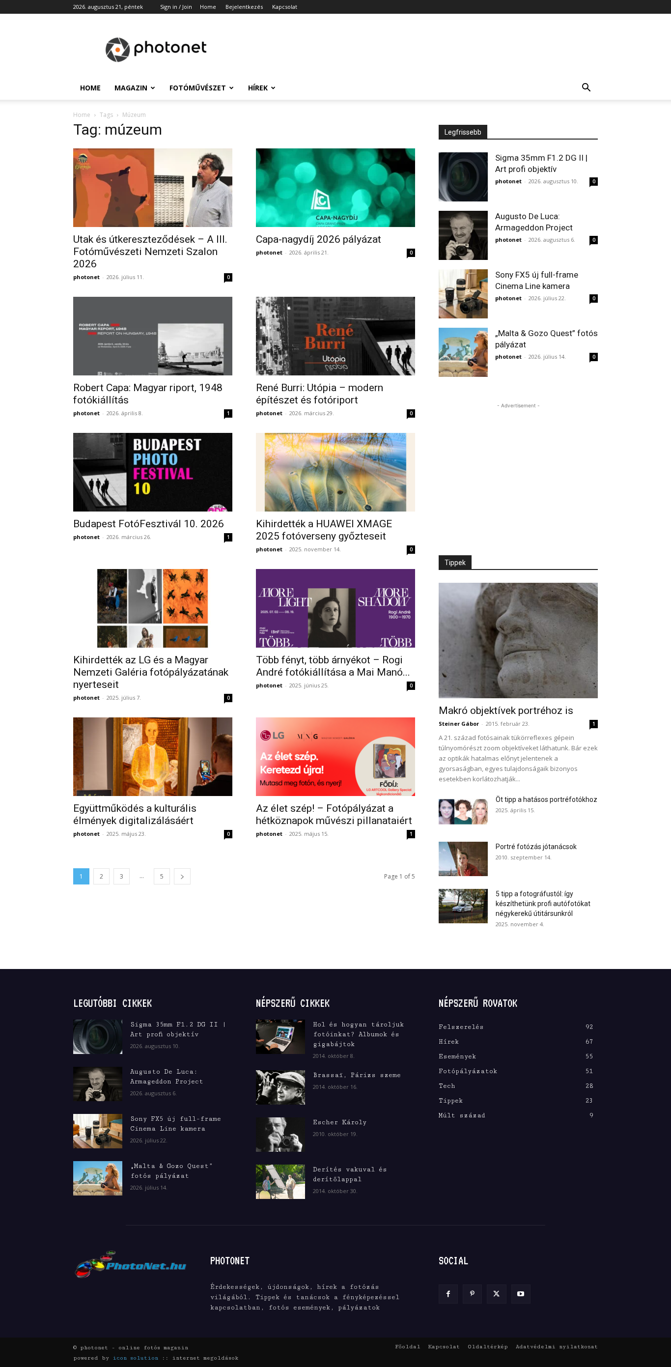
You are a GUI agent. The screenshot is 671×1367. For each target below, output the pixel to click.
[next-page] (182, 876)
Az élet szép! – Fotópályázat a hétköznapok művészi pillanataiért (334, 814)
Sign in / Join (176, 6)
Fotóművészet (197, 87)
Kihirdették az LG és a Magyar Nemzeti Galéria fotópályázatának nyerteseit (150, 672)
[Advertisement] (419, 50)
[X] (496, 1294)
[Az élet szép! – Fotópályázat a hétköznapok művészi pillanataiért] (335, 756)
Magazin (130, 87)
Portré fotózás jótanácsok (536, 847)
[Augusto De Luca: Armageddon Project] (463, 235)
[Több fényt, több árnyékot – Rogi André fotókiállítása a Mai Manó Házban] (335, 608)
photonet (86, 277)
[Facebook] (448, 1294)
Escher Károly (339, 1122)
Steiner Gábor (459, 723)
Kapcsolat (284, 6)
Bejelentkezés (244, 6)
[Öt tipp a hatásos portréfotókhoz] (463, 812)
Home (208, 6)
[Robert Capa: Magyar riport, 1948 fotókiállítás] (152, 336)
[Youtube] (521, 1294)
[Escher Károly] (280, 1134)
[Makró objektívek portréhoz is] (518, 640)
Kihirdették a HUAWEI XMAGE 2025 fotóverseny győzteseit (324, 530)
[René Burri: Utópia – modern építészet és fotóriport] (335, 336)
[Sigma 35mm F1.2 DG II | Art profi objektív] (463, 176)
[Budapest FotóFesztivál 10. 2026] (152, 472)
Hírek (258, 87)
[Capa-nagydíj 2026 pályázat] (335, 187)
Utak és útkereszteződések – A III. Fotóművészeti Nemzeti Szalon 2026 (150, 251)
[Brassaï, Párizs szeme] (280, 1087)
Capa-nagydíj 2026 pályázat (318, 239)
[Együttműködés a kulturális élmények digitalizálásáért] (152, 756)
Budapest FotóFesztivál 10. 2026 (148, 524)
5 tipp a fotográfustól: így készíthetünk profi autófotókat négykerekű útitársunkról (543, 903)
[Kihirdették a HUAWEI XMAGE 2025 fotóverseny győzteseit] (335, 472)
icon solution (135, 1358)
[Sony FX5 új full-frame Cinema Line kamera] (463, 293)
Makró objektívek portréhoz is (506, 710)
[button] (586, 88)
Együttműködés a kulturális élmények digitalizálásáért (134, 814)
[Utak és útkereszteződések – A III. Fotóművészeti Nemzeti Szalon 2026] (152, 187)
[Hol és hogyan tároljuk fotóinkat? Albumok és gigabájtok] (280, 1037)
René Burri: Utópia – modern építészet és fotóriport (319, 394)
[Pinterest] (472, 1294)
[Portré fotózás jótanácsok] (463, 859)
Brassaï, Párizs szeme (357, 1075)
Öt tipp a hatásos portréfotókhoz (546, 799)
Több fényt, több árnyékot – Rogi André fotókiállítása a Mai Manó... (333, 666)
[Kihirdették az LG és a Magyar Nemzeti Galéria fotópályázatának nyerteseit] (152, 608)
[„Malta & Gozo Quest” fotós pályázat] (463, 352)
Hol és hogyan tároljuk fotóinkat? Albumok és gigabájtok (358, 1034)
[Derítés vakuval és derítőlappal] (280, 1182)
